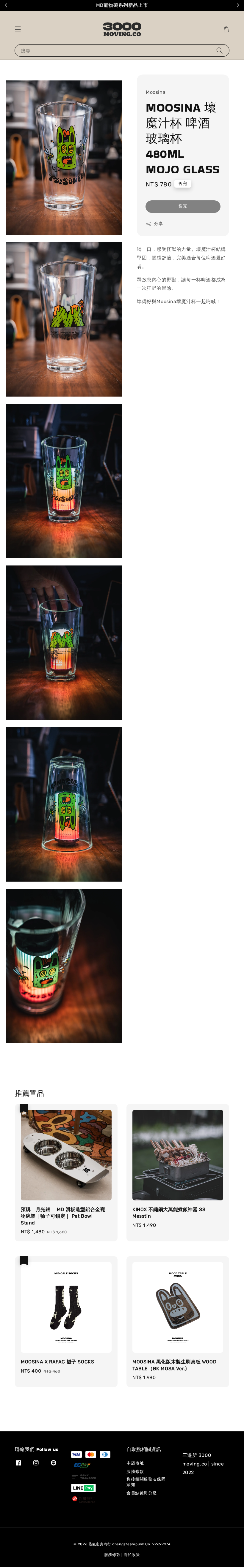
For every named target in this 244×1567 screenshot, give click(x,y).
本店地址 (135, 1462)
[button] (17, 29)
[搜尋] (219, 50)
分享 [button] (158, 223)
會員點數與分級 (141, 1493)
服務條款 (135, 1471)
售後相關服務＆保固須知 (145, 1482)
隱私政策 (132, 1554)
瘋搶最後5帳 (147, 5)
